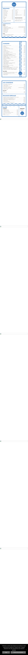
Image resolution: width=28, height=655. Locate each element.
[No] (26, 649)
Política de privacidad (18, 652)
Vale (6, 652)
